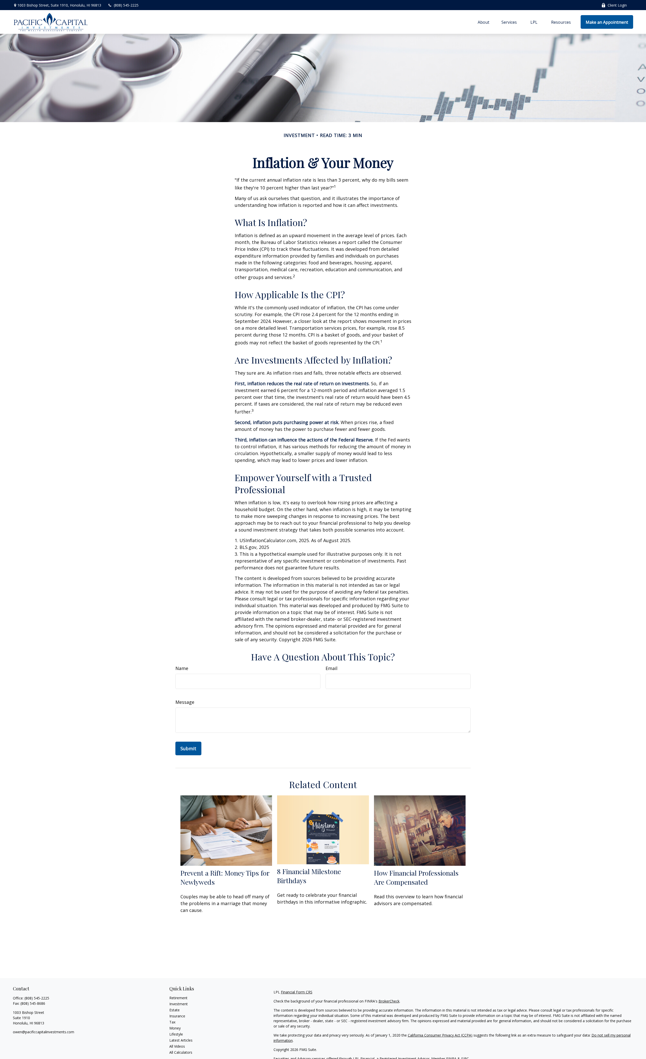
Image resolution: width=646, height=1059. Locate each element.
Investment (178, 1003)
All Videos (177, 1046)
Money (175, 1028)
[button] (483, 22)
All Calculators (180, 1052)
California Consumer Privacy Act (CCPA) (440, 1035)
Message (184, 702)
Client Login (617, 5)
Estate (174, 1010)
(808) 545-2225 (126, 5)
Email (331, 668)
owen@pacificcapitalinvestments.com (43, 1031)
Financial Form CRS (296, 992)
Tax (172, 1022)
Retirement (178, 997)
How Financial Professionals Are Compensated (416, 877)
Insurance (177, 1016)
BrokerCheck (389, 1001)
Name (181, 668)
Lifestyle (176, 1034)
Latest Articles (181, 1040)
